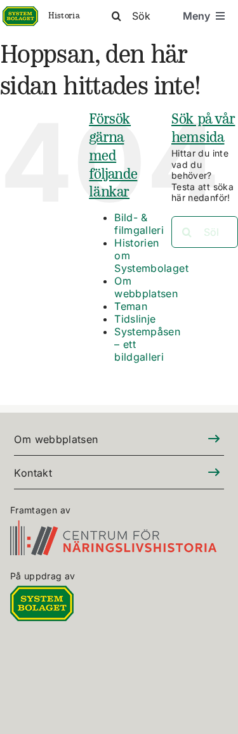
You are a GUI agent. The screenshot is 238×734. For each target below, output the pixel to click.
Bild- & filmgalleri (139, 223)
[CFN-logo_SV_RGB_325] (113, 527)
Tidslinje (134, 318)
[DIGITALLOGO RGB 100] (42, 593)
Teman (130, 306)
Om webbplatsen (146, 287)
